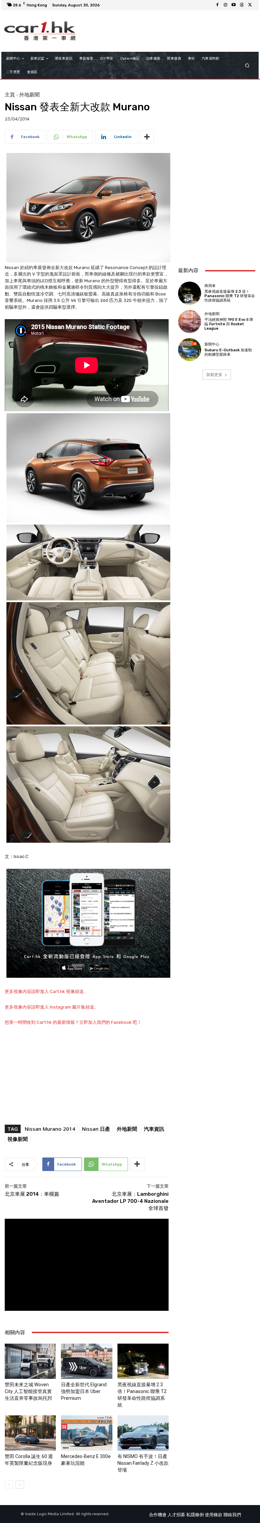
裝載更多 (214, 374)
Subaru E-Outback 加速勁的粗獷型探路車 (228, 352)
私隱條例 (195, 1514)
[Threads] (242, 5)
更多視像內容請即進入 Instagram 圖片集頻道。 (52, 1007)
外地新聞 (29, 94)
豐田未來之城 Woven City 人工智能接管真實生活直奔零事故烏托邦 (28, 1391)
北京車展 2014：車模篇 (32, 1194)
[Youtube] (234, 5)
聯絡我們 (232, 1514)
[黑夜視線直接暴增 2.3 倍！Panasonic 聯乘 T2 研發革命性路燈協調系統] (143, 1361)
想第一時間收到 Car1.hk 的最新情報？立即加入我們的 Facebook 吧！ (73, 1022)
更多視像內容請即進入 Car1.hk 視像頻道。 (46, 991)
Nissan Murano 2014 (50, 1128)
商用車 (210, 286)
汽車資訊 (154, 1128)
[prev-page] (9, 1484)
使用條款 (213, 1514)
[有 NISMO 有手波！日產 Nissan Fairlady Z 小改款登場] (143, 1433)
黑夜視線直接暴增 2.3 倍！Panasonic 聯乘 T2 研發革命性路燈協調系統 (229, 296)
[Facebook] (217, 5)
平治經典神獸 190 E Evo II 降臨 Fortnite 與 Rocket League (228, 324)
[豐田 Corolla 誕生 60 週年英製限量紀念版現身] (30, 1433)
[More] (147, 137)
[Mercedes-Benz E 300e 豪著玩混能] (86, 1433)
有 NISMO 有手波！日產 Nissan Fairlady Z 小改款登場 (143, 1463)
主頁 (10, 94)
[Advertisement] (216, 224)
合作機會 (158, 1514)
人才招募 (176, 1514)
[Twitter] (250, 5)
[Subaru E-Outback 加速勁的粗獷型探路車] (189, 349)
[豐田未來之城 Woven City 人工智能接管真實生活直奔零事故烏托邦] (30, 1361)
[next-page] (20, 1484)
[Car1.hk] (40, 31)
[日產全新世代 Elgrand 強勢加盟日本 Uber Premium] (86, 1361)
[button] (247, 65)
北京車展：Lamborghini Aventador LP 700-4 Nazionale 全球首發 (130, 1201)
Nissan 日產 (96, 1128)
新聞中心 (211, 344)
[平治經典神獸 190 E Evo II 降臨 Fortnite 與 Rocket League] (189, 321)
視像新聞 (17, 1138)
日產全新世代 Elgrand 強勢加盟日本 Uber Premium (84, 1391)
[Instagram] (225, 5)
